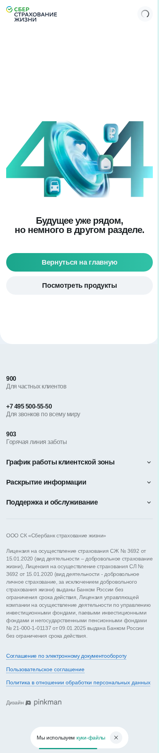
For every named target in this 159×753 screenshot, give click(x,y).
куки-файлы (87, 737)
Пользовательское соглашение (45, 669)
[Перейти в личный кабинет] (145, 14)
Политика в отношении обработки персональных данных (78, 682)
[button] (79, 462)
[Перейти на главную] (31, 14)
